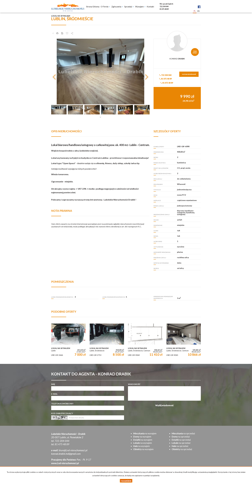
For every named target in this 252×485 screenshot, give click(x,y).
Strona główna (92, 6)
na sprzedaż (183, 433)
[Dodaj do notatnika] (67, 33)
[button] (58, 71)
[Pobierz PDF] (62, 33)
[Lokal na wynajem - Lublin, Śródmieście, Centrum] (145, 340)
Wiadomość (134, 384)
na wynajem (144, 433)
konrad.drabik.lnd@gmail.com (66, 453)
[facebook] (199, 4)
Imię (53, 384)
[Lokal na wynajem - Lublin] (68, 340)
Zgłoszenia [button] (116, 6)
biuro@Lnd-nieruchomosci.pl (73, 450)
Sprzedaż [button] (128, 6)
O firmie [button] (105, 6)
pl (195, 11)
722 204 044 (166, 75)
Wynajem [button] (139, 6)
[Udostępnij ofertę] (72, 33)
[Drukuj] (57, 33)
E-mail (54, 394)
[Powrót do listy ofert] (53, 33)
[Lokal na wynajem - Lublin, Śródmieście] (107, 340)
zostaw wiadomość (189, 74)
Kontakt (150, 6)
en (198, 11)
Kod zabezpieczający (62, 413)
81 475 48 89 (166, 79)
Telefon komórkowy (62, 404)
